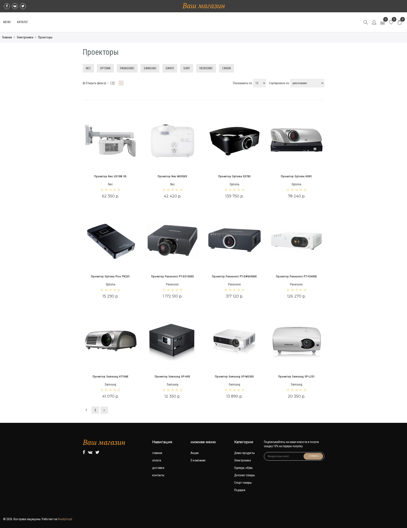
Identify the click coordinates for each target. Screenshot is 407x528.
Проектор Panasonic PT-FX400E (296, 276)
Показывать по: (243, 83)
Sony (186, 68)
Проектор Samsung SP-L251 (296, 376)
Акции (195, 453)
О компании (198, 460)
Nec (88, 68)
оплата (156, 460)
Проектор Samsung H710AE (110, 376)
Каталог (22, 22)
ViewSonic (206, 68)
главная (157, 453)
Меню (7, 22)
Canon (226, 68)
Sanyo (170, 68)
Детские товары (244, 475)
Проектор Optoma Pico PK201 (110, 276)
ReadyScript (65, 519)
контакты (158, 475)
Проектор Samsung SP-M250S (234, 376)
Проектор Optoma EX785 (234, 176)
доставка (158, 467)
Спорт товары (243, 482)
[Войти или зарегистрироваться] (374, 23)
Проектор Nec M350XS (172, 176)
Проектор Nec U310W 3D (110, 176)
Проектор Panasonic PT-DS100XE (172, 276)
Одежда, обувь (243, 467)
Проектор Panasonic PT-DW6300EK (234, 276)
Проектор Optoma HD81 (296, 176)
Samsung (150, 68)
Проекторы (45, 37)
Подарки (239, 490)
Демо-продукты (244, 453)
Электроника (25, 37)
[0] (399, 23)
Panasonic (127, 68)
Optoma (105, 68)
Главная (7, 37)
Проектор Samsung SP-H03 (172, 376)
